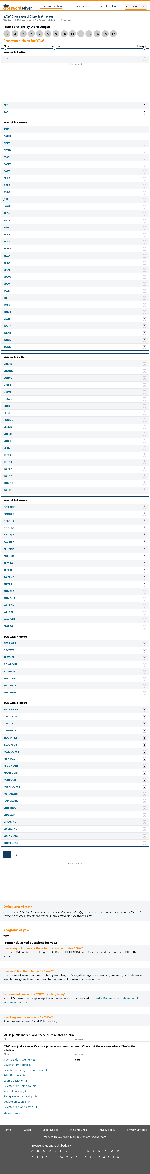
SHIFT (7, 441)
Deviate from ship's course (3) (21, 1086)
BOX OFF (9, 507)
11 (72, 33)
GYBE (7, 192)
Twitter (26, 1129)
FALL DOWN (11, 751)
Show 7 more (12, 1113)
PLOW (7, 213)
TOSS (7, 304)
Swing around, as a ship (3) (20, 1096)
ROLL (7, 241)
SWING (8, 476)
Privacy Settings (137, 1129)
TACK (7, 290)
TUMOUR (9, 598)
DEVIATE (9, 650)
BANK (7, 136)
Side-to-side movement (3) (19, 1059)
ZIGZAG (8, 626)
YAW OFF (9, 619)
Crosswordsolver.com (93, 1137)
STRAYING (10, 821)
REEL (7, 227)
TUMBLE (9, 591)
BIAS (7, 157)
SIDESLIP (9, 814)
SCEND (8, 427)
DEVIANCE (10, 716)
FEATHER (9, 657)
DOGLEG (9, 528)
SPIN (7, 269)
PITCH (7, 413)
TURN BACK (11, 843)
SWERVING (11, 828)
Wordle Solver (108, 6)
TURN (7, 311)
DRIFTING (10, 730)
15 (105, 33)
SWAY (7, 283)
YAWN (7, 346)
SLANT (8, 448)
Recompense (111, 998)
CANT (7, 164)
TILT (6, 297)
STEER (7, 455)
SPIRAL (8, 570)
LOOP (7, 206)
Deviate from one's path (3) (20, 1107)
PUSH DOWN (12, 786)
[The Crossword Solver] (17, 6)
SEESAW (8, 563)
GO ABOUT (10, 664)
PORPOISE (10, 779)
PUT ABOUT (11, 793)
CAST (7, 171)
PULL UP (9, 556)
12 (80, 33)
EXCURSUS (10, 744)
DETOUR (9, 521)
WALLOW (9, 605)
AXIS (7, 129)
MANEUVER (11, 772)
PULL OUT (10, 678)
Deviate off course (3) (16, 1101)
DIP (6, 59)
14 (97, 33)
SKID (7, 255)
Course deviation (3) (15, 1080)
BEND (7, 150)
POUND (8, 420)
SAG (6, 112)
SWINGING (11, 836)
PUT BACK (10, 685)
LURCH (8, 406)
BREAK (8, 363)
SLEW (7, 262)
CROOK (8, 370)
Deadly (97, 998)
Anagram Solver (81, 6)
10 (64, 33)
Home (7, 1129)
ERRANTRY (10, 737)
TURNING (10, 692)
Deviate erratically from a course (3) (25, 1070)
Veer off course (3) (14, 1091)
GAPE (7, 185)
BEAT (7, 143)
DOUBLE (9, 535)
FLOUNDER (11, 765)
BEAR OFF (10, 643)
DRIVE (7, 392)
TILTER (8, 584)
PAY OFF (9, 542)
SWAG (7, 276)
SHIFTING (10, 807)
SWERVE (9, 577)
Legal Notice (50, 1129)
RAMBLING (11, 800)
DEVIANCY (10, 723)
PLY (6, 105)
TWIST (7, 490)
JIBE (6, 199)
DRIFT (7, 385)
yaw (77, 1059)
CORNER (9, 514)
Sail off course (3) (14, 1075)
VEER (7, 318)
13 (89, 33)
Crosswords (133, 6)
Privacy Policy (106, 1129)
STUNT (8, 462)
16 (113, 33)
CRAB (7, 178)
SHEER (8, 434)
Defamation (128, 998)
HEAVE (8, 399)
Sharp (26, 1002)
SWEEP (8, 469)
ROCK (7, 234)
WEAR (7, 332)
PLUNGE (9, 549)
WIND (7, 339)
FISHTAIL (9, 758)
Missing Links (78, 1129)
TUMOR (8, 483)
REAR (7, 220)
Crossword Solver (51, 6)
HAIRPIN (9, 671)
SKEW (7, 248)
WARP (7, 325)
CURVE (8, 377)
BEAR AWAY (11, 709)
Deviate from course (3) (17, 1065)
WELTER (9, 612)
